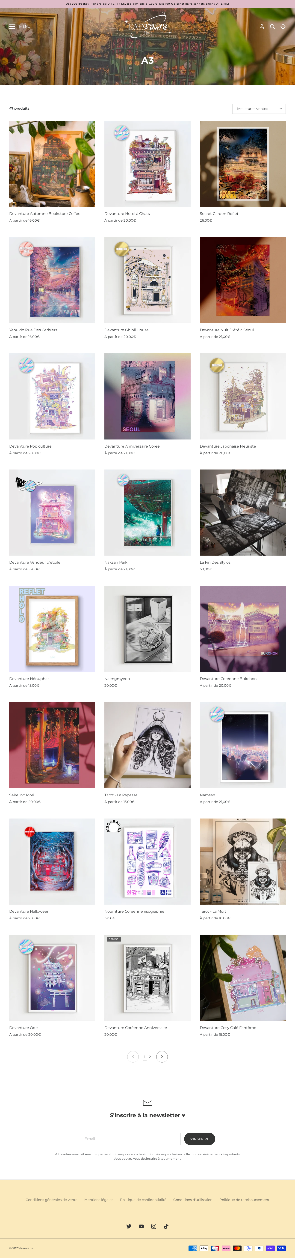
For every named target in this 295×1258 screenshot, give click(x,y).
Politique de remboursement (244, 1200)
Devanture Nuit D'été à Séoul (227, 330)
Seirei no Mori (21, 795)
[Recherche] (272, 26)
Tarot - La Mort (213, 911)
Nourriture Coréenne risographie (134, 911)
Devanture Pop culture (30, 446)
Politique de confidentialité (143, 1200)
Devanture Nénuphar (29, 679)
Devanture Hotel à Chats (127, 213)
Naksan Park (115, 562)
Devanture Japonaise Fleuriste (228, 446)
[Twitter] (129, 1226)
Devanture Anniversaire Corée (132, 446)
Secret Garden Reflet (219, 213)
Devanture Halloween (29, 911)
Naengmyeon (117, 679)
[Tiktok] (166, 1226)
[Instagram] (154, 1226)
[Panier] (283, 26)
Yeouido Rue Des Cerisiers (33, 330)
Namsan (207, 795)
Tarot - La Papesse (121, 795)
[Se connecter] (262, 26)
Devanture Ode (23, 1028)
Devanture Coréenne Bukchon (228, 679)
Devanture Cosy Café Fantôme (228, 1028)
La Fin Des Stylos (215, 562)
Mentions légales (98, 1200)
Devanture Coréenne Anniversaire (135, 1028)
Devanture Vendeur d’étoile (34, 562)
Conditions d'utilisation (192, 1200)
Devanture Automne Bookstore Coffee (44, 213)
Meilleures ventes (252, 108)
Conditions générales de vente (51, 1200)
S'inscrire (199, 1139)
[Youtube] (141, 1226)
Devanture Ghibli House (126, 330)
